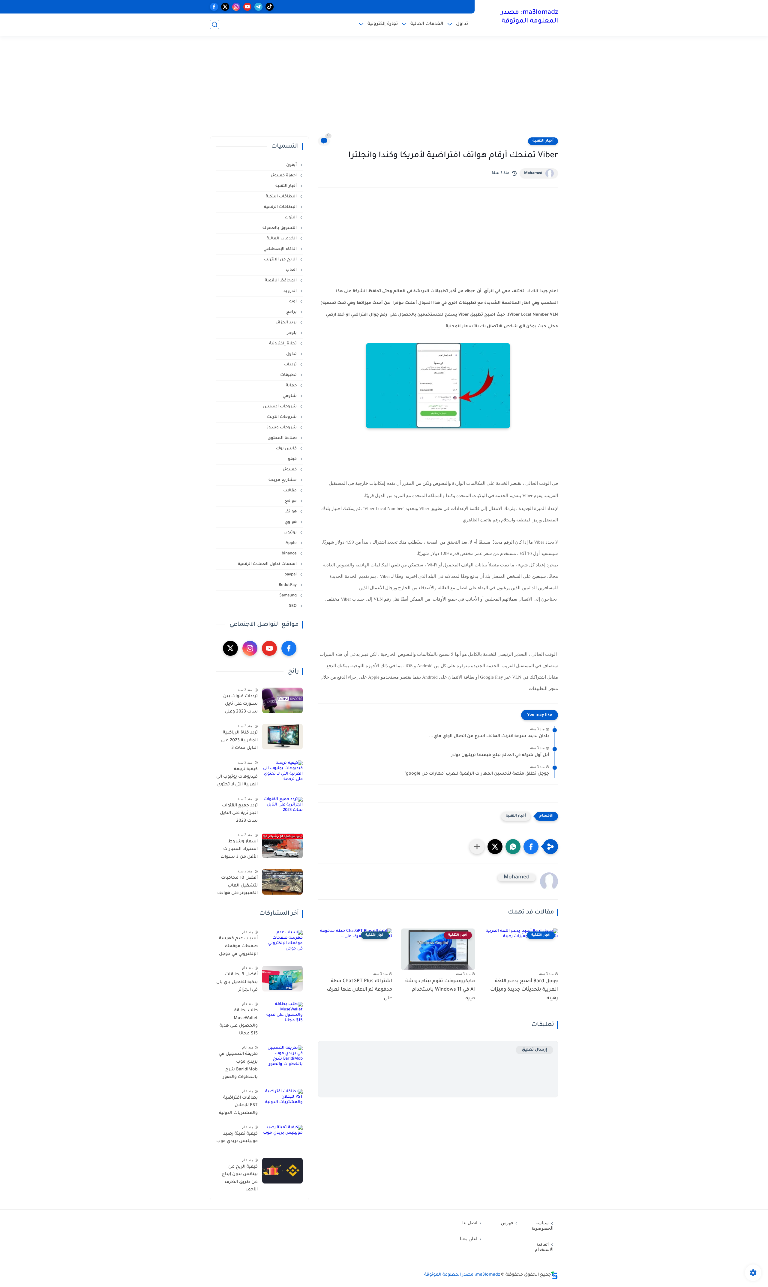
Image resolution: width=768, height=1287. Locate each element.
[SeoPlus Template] (554, 1275)
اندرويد (291, 291)
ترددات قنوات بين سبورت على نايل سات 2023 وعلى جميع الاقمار (240, 705)
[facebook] (214, 7)
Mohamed (533, 173)
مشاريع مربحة (283, 480)
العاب (292, 270)
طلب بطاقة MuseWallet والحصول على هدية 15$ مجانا (239, 1022)
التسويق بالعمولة (280, 228)
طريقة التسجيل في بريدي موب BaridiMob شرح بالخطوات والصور (238, 1066)
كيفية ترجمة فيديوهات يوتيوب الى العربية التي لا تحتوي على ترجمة (237, 778)
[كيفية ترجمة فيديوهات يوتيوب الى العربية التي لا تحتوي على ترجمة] (282, 773)
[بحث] (214, 24)
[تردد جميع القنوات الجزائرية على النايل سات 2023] (282, 809)
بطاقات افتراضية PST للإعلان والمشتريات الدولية (238, 1106)
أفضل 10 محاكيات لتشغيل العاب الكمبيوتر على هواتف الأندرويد (237, 887)
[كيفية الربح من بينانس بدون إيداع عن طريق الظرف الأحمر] (282, 1171)
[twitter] (225, 7)
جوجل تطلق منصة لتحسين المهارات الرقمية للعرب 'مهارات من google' (477, 774)
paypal (291, 574)
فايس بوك (287, 448)
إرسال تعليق (534, 1050)
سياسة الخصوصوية (543, 1225)
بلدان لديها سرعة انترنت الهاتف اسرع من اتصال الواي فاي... (489, 736)
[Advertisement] (384, 90)
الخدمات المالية (426, 24)
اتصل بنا (469, 1222)
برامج (292, 312)
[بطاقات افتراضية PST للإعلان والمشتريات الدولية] (282, 1101)
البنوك (291, 217)
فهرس (507, 1222)
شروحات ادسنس (280, 406)
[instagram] (236, 7)
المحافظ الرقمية (281, 280)
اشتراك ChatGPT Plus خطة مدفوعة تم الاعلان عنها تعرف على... (359, 990)
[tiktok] (270, 7)
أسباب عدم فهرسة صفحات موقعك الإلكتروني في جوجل (238, 947)
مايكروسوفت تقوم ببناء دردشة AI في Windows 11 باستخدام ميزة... (440, 990)
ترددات (291, 364)
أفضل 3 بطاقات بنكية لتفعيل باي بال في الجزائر (237, 983)
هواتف (291, 511)
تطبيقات (289, 375)
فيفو (293, 459)
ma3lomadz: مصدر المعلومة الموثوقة (529, 17)
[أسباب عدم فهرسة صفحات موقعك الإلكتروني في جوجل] (282, 943)
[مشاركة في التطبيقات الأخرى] (477, 846)
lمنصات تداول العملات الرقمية (268, 564)
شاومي (290, 396)
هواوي (291, 522)
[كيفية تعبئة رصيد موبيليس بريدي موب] (282, 1137)
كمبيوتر (290, 469)
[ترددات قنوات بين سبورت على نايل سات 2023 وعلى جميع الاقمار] (282, 700)
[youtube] (247, 7)
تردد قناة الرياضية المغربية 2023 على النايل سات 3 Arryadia (239, 741)
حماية (292, 385)
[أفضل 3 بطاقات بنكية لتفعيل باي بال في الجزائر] (282, 979)
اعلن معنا (468, 1238)
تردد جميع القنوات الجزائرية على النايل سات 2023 (239, 813)
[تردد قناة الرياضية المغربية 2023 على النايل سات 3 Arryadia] (282, 736)
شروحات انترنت (282, 417)
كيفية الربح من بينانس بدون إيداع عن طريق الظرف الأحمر (240, 1178)
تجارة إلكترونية (383, 24)
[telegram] (258, 7)
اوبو (293, 301)
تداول (462, 24)
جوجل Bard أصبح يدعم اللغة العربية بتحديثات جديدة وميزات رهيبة (524, 990)
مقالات (290, 490)
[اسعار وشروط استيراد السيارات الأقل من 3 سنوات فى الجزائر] (282, 845)
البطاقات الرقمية (281, 207)
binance (290, 553)
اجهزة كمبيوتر (284, 175)
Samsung (288, 595)
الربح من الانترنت (281, 259)
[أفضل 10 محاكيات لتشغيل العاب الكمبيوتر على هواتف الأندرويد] (282, 882)
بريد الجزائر (287, 322)
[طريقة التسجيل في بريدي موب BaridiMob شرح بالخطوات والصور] (282, 1058)
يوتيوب (291, 532)
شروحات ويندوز (282, 427)
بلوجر (292, 333)
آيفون (292, 165)
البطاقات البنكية (282, 196)
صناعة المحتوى (283, 438)
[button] (531, 846)
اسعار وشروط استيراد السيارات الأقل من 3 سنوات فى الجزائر (239, 850)
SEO (293, 606)
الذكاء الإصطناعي (280, 249)
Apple (292, 543)
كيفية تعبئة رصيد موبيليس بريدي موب (237, 1138)
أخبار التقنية (543, 141)
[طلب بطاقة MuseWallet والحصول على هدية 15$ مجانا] (282, 1014)
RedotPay (288, 585)
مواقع (291, 501)
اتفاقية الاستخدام (544, 1247)
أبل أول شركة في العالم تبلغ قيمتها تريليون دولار (500, 755)
